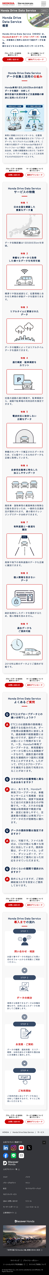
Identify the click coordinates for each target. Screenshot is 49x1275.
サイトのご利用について (37, 1264)
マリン (27, 1183)
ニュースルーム (30, 1207)
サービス (40, 1132)
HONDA (5, 1132)
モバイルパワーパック (33, 1188)
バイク (27, 1177)
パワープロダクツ (9, 1183)
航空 (4, 1188)
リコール (28, 1201)
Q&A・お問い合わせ (10, 1201)
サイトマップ (14, 1260)
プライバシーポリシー (31, 1260)
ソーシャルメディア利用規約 (13, 1264)
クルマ (5, 1177)
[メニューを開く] (44, 4)
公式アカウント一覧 (10, 1169)
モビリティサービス (10, 1194)
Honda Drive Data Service (23, 1132)
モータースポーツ (9, 1207)
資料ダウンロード (36, 59)
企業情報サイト (8, 1213)
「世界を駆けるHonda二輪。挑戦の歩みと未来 (23, 1250)
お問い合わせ (13, 59)
